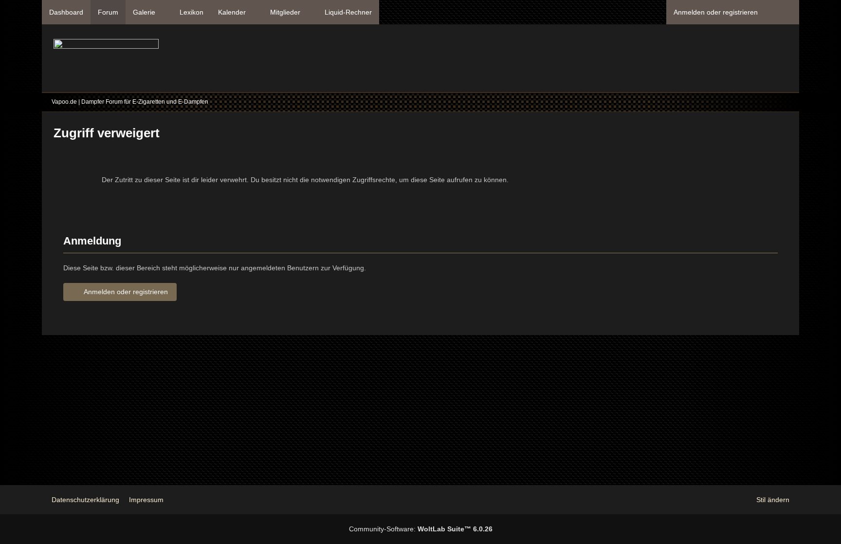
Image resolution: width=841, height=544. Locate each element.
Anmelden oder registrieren (716, 12)
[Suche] (782, 12)
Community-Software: (421, 529)
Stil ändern (772, 500)
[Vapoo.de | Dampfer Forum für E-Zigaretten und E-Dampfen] (106, 61)
